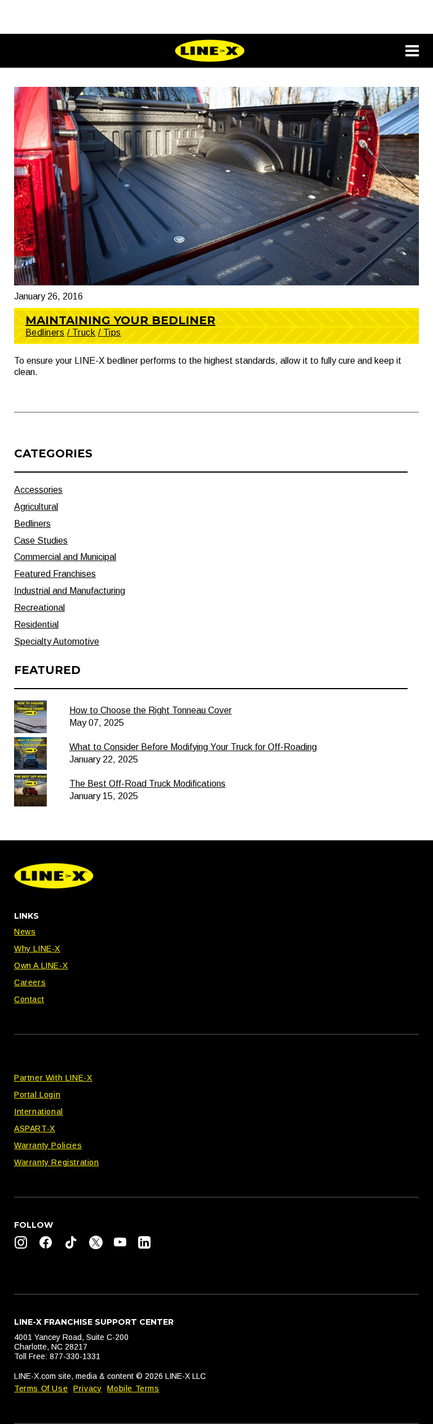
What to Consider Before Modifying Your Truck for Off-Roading (193, 747)
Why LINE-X (37, 948)
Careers (30, 982)
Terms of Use (41, 1388)
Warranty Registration (56, 1162)
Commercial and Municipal (65, 557)
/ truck (81, 332)
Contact (29, 999)
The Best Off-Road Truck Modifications (147, 783)
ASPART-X (34, 1128)
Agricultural (36, 507)
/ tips (109, 332)
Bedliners (44, 332)
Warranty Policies (48, 1145)
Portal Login (37, 1094)
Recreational (39, 607)
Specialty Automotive (56, 641)
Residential (36, 624)
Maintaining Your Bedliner (120, 320)
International (38, 1111)
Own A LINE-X (41, 965)
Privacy (87, 1388)
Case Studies (41, 540)
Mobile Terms (133, 1388)
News (25, 931)
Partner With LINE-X (53, 1077)
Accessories (38, 490)
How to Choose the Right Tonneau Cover (150, 710)
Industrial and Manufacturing (69, 591)
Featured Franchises (55, 574)
